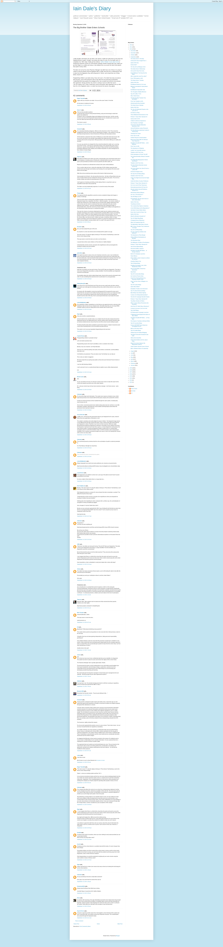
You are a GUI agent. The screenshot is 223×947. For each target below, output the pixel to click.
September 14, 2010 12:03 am (84, 539)
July (132, 353)
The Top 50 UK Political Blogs (138, 173)
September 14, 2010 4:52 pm (84, 906)
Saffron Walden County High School (110, 62)
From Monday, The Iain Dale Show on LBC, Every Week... (139, 199)
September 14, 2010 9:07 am (84, 750)
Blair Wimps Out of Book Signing (138, 292)
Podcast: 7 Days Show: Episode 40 (139, 244)
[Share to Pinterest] (99, 90)
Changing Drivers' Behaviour (137, 220)
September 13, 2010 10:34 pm (84, 389)
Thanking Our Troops (136, 133)
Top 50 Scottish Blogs (136, 330)
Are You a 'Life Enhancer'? (137, 194)
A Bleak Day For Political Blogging (139, 332)
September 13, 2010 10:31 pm (84, 372)
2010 (131, 49)
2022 (131, 45)
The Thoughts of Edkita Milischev (138, 91)
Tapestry (79, 156)
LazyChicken (80, 472)
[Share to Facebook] (98, 90)
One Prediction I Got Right (137, 122)
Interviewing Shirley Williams (137, 192)
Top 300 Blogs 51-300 (136, 196)
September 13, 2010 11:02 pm (84, 456)
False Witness (134, 256)
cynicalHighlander (81, 302)
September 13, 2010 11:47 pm (84, 516)
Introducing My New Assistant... (138, 103)
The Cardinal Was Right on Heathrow (139, 206)
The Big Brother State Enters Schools (139, 224)
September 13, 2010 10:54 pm (84, 447)
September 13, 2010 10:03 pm (84, 262)
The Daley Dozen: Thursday (137, 58)
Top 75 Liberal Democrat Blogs (138, 290)
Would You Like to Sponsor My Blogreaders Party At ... (138, 344)
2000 (131, 382)
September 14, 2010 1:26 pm (84, 881)
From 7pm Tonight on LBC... (137, 101)
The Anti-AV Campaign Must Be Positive (140, 296)
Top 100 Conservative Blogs (137, 274)
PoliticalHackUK (81, 283)
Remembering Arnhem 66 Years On (139, 187)
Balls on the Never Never (137, 328)
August (132, 351)
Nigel (78, 314)
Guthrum (79, 681)
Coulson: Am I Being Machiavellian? (139, 294)
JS (131, 393)
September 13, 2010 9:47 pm (84, 188)
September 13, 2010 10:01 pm (84, 248)
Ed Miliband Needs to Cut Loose (138, 84)
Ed (77, 627)
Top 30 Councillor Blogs (136, 323)
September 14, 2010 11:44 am (84, 859)
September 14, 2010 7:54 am (84, 686)
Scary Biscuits (80, 414)
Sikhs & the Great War (136, 337)
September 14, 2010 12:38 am (84, 580)
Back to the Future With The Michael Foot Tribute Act (139, 140)
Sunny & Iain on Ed (135, 118)
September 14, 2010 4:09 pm (84, 893)
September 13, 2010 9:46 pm (84, 152)
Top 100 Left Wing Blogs (136, 229)
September (133, 57)
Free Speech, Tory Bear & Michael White (140, 321)
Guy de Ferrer (80, 911)
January (133, 365)
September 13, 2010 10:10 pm (84, 309)
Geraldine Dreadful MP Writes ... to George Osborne (139, 251)
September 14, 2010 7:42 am (84, 676)
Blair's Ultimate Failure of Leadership (139, 348)
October (133, 54)
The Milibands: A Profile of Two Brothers (140, 242)
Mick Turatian (80, 612)
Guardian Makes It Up (136, 261)
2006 (131, 374)
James (78, 654)
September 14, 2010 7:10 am (84, 650)
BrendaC (79, 226)
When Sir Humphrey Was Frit (137, 222)
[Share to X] (96, 90)
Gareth (78, 844)
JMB (78, 544)
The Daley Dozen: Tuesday (137, 80)
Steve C (79, 110)
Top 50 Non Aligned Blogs (137, 246)
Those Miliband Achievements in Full (139, 114)
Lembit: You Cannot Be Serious (138, 150)
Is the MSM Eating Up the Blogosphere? (140, 208)
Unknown (79, 394)
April (132, 359)
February (133, 363)
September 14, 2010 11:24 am (84, 839)
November (133, 52)
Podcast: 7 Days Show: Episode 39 (139, 299)
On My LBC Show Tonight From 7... (139, 60)
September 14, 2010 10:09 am (84, 827)
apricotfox (79, 253)
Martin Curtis (80, 376)
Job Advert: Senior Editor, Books (138, 210)
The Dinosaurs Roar (135, 240)
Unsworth (79, 129)
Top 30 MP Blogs (135, 310)
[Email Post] (90, 90)
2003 (131, 380)
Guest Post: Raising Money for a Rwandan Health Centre (138, 278)
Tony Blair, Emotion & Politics (137, 301)
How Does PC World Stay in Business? (140, 306)
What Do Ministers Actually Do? (138, 216)
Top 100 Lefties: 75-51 (136, 93)
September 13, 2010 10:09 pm (84, 297)
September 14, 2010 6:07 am (84, 622)
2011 (131, 47)
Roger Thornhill (81, 98)
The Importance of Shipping (137, 148)
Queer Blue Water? (135, 286)
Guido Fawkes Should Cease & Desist (140, 346)
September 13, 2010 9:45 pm (84, 124)
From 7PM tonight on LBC (137, 78)
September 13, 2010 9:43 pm (84, 105)
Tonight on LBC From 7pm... (137, 152)
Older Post (119, 923)
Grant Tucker (134, 388)
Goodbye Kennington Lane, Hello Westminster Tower (139, 266)
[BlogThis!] (94, 90)
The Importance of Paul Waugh (138, 235)
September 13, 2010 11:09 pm (84, 481)
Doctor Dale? (134, 64)
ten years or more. (100, 760)
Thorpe (79, 193)
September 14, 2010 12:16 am (84, 564)
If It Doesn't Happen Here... (137, 171)
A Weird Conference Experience (138, 120)
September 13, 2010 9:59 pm (84, 222)
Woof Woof (133, 272)
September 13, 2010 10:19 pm (84, 331)
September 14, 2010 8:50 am (84, 695)
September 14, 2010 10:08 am (84, 804)
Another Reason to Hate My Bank (138, 137)
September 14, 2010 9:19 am (84, 762)
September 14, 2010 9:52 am (84, 782)
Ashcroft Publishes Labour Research (139, 128)
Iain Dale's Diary (92, 8)
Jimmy (78, 569)
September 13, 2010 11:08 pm (84, 468)
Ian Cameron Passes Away (137, 276)
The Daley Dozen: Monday (137, 105)
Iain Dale (133, 391)
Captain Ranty (80, 336)
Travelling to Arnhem (135, 204)
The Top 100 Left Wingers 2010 (138, 67)
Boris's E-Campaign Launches (138, 253)
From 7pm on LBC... (135, 135)
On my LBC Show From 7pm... (138, 71)
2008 (131, 370)
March (132, 361)
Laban (78, 755)
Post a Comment (79, 921)
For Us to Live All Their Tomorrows (139, 185)
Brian (78, 898)
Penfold (79, 832)
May (132, 357)
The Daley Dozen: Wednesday (138, 69)
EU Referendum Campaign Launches (140, 312)
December (133, 50)
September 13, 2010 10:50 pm (84, 434)
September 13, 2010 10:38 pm (84, 410)
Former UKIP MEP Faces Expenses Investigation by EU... (139, 326)
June (132, 355)
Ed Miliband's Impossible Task (138, 89)
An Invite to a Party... (135, 112)
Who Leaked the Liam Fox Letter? (139, 76)
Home (98, 923)
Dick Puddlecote (81, 485)
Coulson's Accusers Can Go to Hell (139, 308)
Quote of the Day (135, 62)
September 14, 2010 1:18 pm (84, 870)
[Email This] (93, 90)
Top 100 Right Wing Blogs (137, 218)
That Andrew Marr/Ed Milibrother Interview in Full (138, 125)
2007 (131, 372)
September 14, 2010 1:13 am (84, 594)
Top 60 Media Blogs (135, 263)
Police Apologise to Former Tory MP (139, 154)
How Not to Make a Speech (137, 248)
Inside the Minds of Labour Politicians (139, 181)
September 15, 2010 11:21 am (84, 917)
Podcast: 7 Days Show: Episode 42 (139, 116)
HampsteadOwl (81, 886)
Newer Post (76, 923)
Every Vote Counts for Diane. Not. (138, 212)
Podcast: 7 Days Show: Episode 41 (139, 183)
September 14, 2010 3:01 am (84, 608)
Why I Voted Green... (135, 95)
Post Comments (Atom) (85, 926)
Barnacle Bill (80, 691)
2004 (131, 378)
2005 (131, 376)
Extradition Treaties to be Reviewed (139, 288)
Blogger (118, 935)
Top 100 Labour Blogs (136, 284)
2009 (131, 368)
